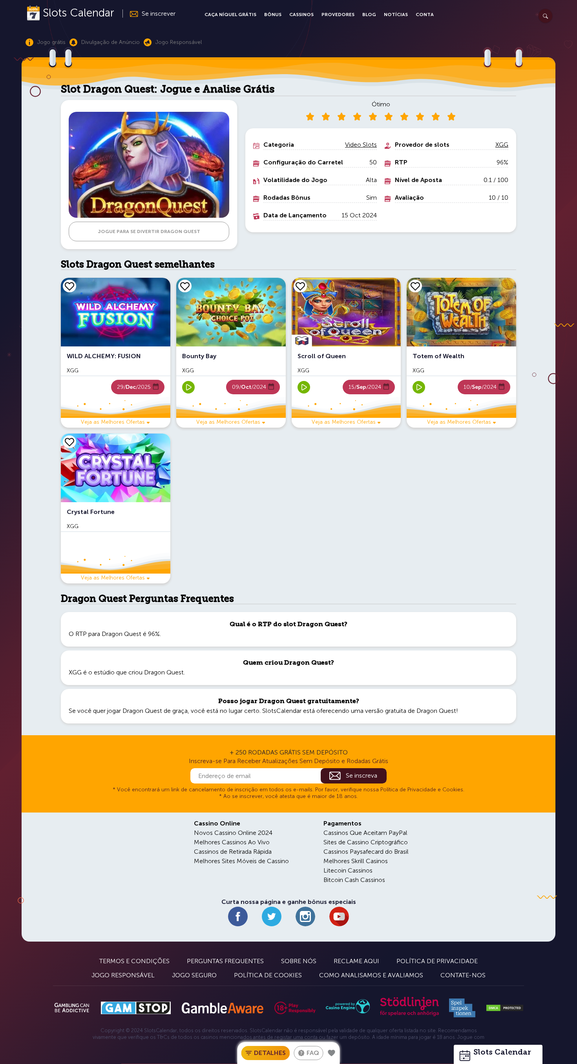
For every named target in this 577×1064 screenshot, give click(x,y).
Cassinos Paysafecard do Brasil (366, 851)
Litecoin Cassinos (347, 870)
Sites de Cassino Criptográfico (365, 842)
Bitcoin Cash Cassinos (354, 880)
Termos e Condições (134, 961)
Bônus (272, 14)
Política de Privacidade (437, 961)
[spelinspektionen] (462, 1007)
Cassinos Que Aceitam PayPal (365, 832)
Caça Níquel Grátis (230, 14)
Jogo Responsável (123, 975)
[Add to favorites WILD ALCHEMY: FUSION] (69, 286)
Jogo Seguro (194, 975)
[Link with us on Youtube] (339, 916)
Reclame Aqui (356, 961)
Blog (369, 14)
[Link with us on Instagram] (305, 916)
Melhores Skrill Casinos (355, 861)
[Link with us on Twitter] (271, 916)
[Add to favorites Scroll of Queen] (300, 286)
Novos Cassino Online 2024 (233, 832)
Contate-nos (463, 975)
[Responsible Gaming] (295, 1008)
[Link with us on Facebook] (238, 916)
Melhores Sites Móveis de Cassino (241, 861)
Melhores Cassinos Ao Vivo (232, 842)
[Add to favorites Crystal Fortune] (69, 441)
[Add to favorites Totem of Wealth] (415, 286)
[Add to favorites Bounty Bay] (185, 286)
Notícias (396, 14)
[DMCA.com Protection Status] (505, 1008)
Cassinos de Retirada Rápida (233, 851)
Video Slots (361, 144)
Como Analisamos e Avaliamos (371, 975)
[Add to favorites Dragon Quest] (331, 1053)
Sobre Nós (298, 961)
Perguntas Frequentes (225, 961)
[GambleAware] (222, 1008)
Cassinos (301, 14)
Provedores (337, 14)
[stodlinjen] (409, 1014)
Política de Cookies (268, 975)
